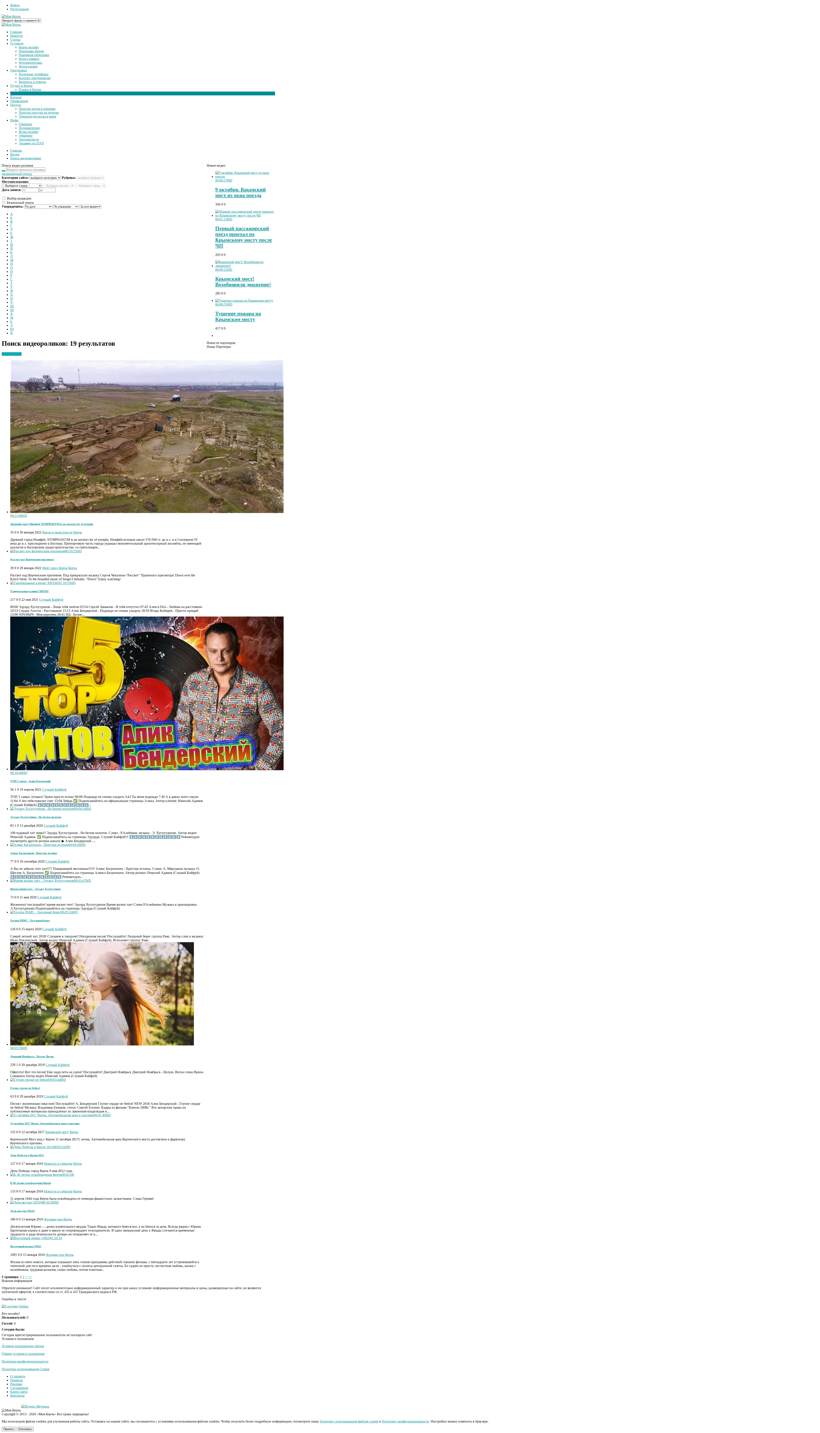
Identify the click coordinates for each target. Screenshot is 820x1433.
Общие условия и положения (23, 1354)
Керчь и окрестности (57, 532)
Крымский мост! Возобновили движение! (243, 281)
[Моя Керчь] (11, 16)
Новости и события (58, 1163)
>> (30, 1277)
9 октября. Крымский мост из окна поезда (240, 192)
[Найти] (3, 170)
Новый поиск (12, 354)
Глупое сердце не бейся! (25, 1088)
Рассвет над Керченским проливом (32, 559)
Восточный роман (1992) (25, 1246)
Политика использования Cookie (26, 1369)
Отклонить (25, 1429)
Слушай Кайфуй (51, 599)
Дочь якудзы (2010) (22, 1211)
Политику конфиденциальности (405, 1421)
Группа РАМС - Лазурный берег (30, 920)
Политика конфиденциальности (25, 1361)
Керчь (77, 532)
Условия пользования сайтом (23, 1346)
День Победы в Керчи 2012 (27, 1155)
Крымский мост (57, 1132)
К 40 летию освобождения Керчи (30, 1183)
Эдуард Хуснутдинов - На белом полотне (35, 817)
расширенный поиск (17, 174)
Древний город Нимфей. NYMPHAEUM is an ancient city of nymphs (51, 524)
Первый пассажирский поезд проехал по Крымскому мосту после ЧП (243, 237)
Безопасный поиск (20, 202)
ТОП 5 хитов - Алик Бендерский (30, 781)
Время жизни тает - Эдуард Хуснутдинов (35, 889)
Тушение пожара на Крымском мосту (238, 316)
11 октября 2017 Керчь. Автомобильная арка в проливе (45, 1123)
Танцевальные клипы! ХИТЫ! (29, 591)
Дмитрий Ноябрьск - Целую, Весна (32, 1056)
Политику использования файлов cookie (349, 1421)
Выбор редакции (18, 198)
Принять (8, 1429)
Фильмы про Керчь (58, 1219)
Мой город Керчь (54, 568)
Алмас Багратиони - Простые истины (33, 853)
